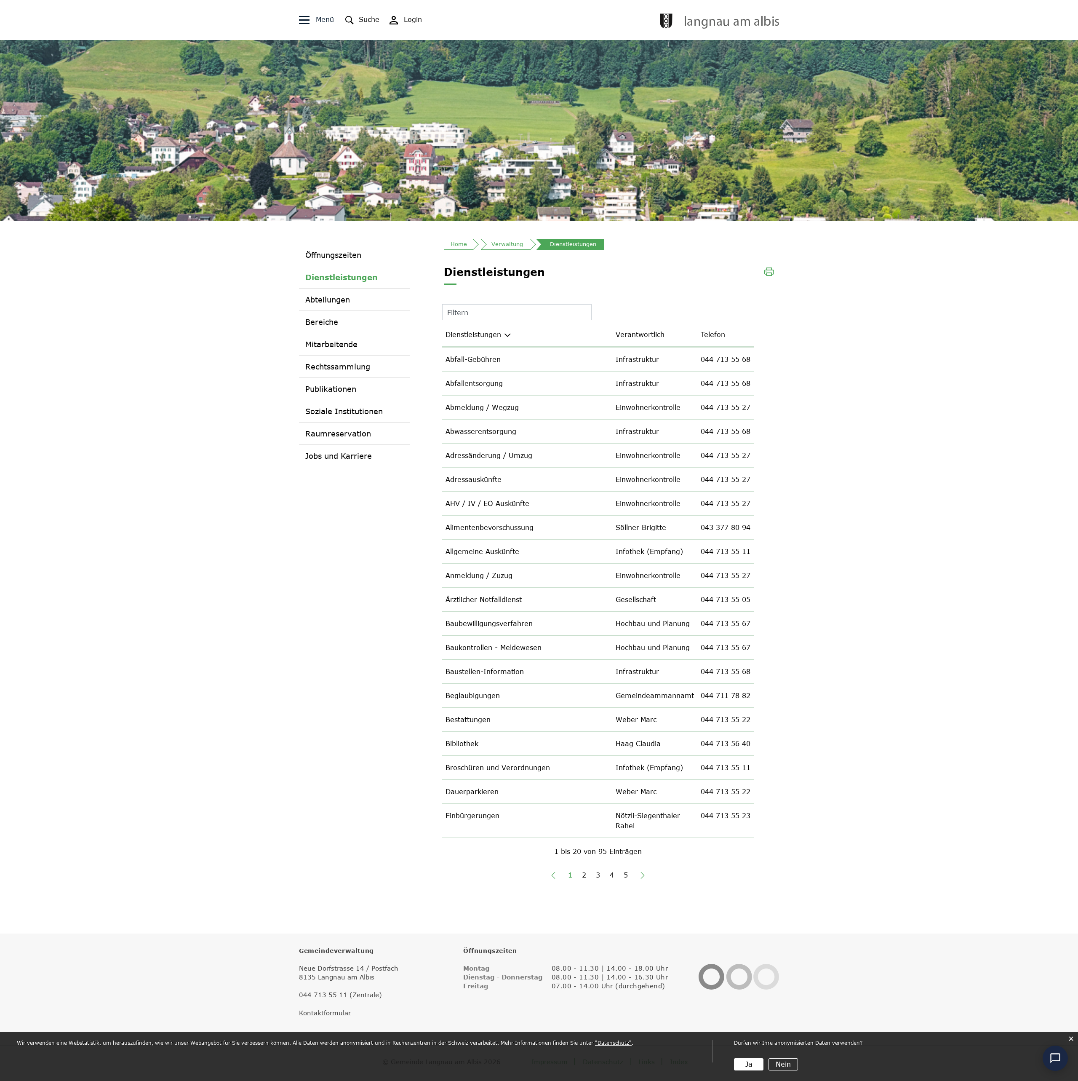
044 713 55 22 (725, 719)
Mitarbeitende (331, 344)
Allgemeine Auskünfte (482, 551)
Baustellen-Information (485, 671)
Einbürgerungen (472, 815)
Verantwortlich (640, 334)
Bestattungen (468, 719)
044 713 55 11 (725, 551)
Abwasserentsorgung (481, 431)
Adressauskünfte (474, 479)
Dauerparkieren (472, 791)
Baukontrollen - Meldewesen (494, 647)
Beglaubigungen (473, 695)
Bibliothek (462, 743)
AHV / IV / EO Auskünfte (487, 503)
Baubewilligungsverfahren (489, 623)
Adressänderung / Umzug (489, 455)
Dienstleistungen (341, 277)
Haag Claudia (638, 743)
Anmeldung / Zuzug (479, 575)
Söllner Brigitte (641, 527)
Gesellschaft (636, 599)
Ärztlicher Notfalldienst (484, 599)
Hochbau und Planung (653, 623)
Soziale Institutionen (344, 411)
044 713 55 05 (725, 599)
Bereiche (321, 321)
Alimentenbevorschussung (490, 527)
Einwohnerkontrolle (648, 407)
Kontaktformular (325, 1012)
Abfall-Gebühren (473, 359)
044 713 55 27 (725, 407)
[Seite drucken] (769, 271)
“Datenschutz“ (613, 1043)
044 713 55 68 (725, 359)
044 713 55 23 (725, 815)
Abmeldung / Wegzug (482, 407)
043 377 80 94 (725, 527)
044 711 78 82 (725, 695)
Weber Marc (636, 719)
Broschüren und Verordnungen (498, 767)
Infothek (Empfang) (649, 551)
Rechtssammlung (337, 366)
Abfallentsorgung (474, 383)
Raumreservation (338, 433)
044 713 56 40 (725, 743)
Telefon (713, 334)
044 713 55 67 (725, 623)
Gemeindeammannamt (655, 695)
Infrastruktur (637, 359)
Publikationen (330, 388)
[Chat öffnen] (1055, 1058)
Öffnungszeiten (333, 255)
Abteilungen (327, 299)
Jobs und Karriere (338, 455)
